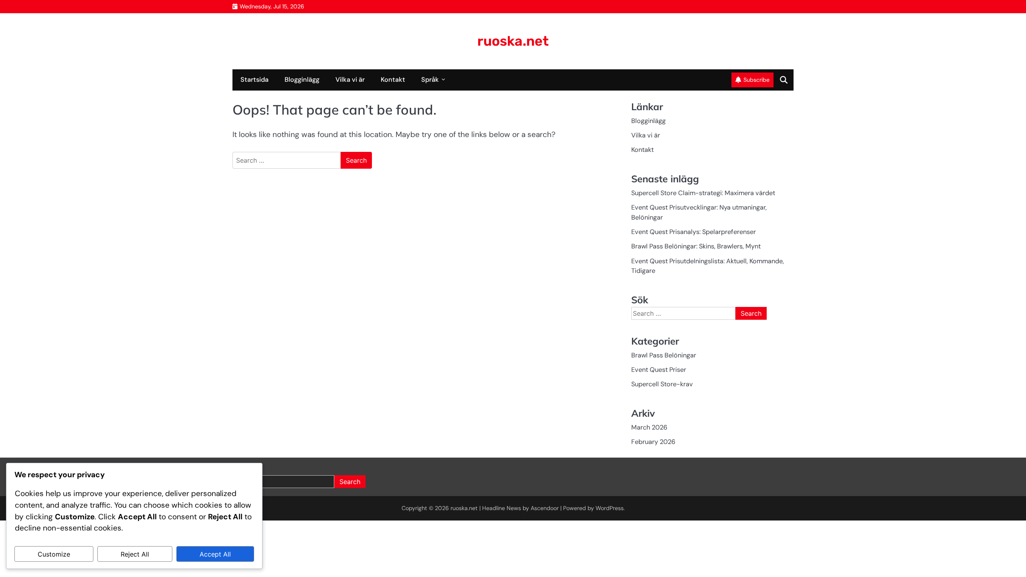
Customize (54, 554)
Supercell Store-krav (662, 384)
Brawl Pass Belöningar (663, 355)
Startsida (254, 79)
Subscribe (756, 79)
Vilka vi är (350, 79)
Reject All (135, 554)
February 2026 (653, 442)
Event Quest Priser (658, 369)
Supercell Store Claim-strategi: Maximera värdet (703, 193)
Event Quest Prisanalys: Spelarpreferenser (693, 232)
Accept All (215, 554)
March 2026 (649, 427)
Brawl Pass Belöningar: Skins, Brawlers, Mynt (696, 246)
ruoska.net (513, 41)
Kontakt (393, 79)
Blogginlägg (302, 79)
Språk (430, 79)
